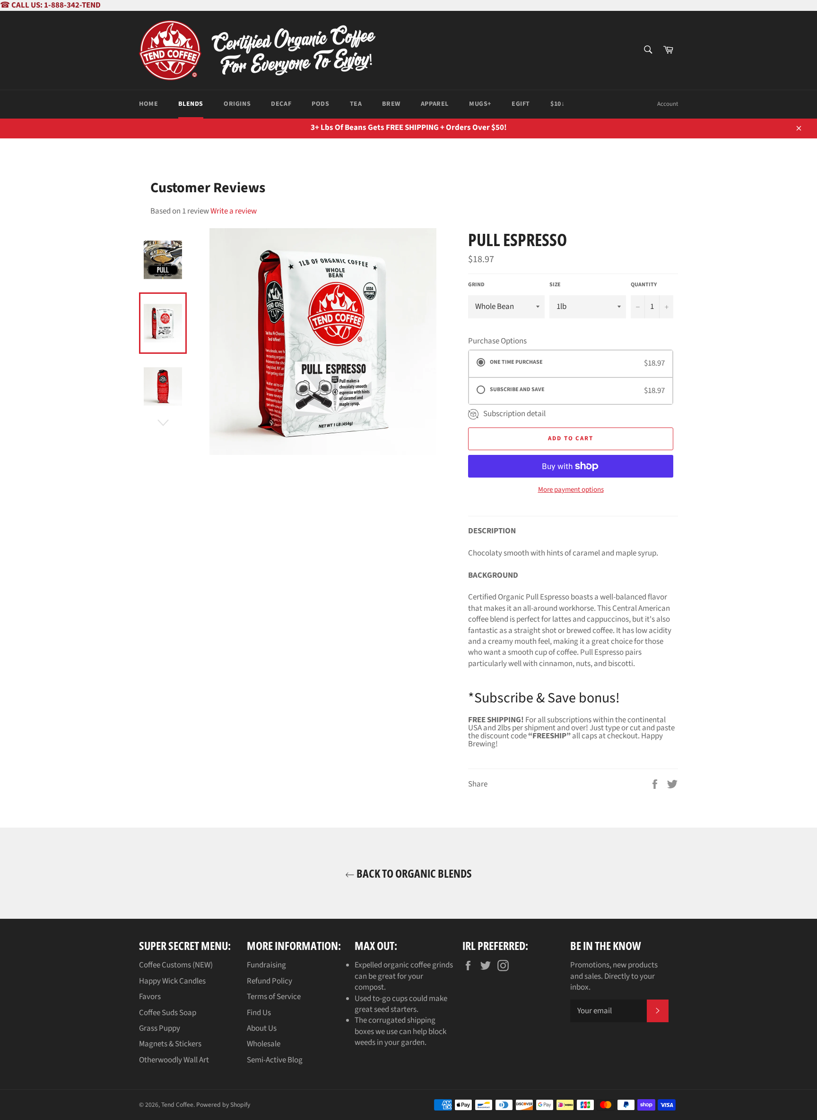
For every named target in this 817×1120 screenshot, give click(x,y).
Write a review (233, 211)
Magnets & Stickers (170, 1044)
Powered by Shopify (223, 1104)
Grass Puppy (159, 1028)
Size (555, 285)
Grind (476, 285)
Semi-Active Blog (275, 1060)
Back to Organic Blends (413, 873)
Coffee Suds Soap (167, 1012)
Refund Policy (269, 981)
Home (148, 104)
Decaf (281, 104)
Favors (150, 996)
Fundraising (266, 965)
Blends (190, 104)
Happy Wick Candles (172, 981)
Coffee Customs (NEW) (176, 965)
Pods (320, 104)
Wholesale (263, 1044)
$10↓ (557, 104)
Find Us (259, 1012)
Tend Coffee (177, 1104)
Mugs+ (480, 104)
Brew (391, 104)
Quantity (644, 285)
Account (667, 104)
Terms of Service (274, 996)
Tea (356, 104)
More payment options (571, 490)
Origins (237, 104)
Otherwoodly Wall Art (174, 1060)
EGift (521, 104)
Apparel (435, 104)
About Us (262, 1028)
